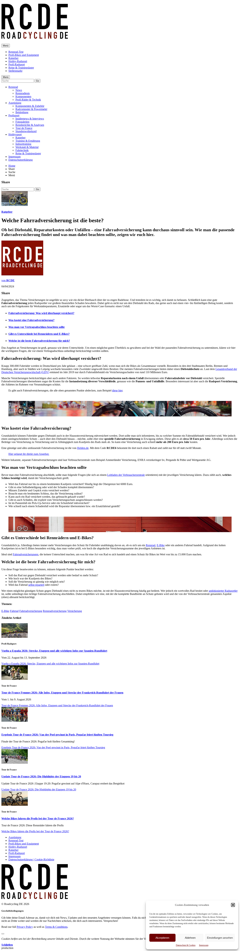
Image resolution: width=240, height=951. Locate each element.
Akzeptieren (162, 937)
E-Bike (161, 545)
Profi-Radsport (16, 64)
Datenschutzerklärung (20, 159)
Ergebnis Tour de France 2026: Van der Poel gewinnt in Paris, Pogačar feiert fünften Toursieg (57, 734)
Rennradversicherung (55, 610)
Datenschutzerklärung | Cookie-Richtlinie (31, 859)
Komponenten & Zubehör (29, 105)
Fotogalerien (22, 121)
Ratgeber (13, 58)
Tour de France (23, 128)
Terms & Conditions (56, 926)
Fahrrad (14, 610)
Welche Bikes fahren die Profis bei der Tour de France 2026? (37, 818)
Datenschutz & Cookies (186, 945)
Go (37, 80)
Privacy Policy (25, 926)
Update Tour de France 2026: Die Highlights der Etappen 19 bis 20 (41, 776)
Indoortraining (23, 143)
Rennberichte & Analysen (29, 124)
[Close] (2, 933)
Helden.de (83, 447)
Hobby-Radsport (17, 61)
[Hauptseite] (34, 37)
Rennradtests (22, 93)
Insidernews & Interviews (29, 118)
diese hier (117, 390)
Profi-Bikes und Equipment (23, 54)
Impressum (203, 945)
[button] (233, 905)
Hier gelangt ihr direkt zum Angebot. (28, 453)
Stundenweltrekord (26, 131)
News (18, 90)
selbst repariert (36, 584)
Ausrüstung (14, 102)
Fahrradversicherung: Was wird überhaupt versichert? (41, 313)
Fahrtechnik (22, 150)
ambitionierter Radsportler (223, 590)
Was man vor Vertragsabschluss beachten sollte (36, 326)
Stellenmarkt (15, 70)
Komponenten (23, 96)
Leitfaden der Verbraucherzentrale (126, 474)
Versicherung (74, 610)
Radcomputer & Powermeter (31, 109)
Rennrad (13, 86)
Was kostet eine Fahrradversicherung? (31, 320)
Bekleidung (21, 112)
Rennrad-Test (15, 51)
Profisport (13, 115)
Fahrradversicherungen (25, 554)
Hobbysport (15, 134)
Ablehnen (190, 937)
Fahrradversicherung (30, 610)
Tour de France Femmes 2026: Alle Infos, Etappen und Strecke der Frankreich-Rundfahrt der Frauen (62, 692)
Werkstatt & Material (26, 147)
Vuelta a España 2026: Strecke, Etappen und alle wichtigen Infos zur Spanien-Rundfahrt (54, 650)
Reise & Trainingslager (21, 67)
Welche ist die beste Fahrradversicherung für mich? (39, 340)
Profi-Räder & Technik (28, 99)
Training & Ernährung (27, 140)
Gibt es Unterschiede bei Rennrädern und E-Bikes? (39, 333)
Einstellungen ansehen (220, 937)
